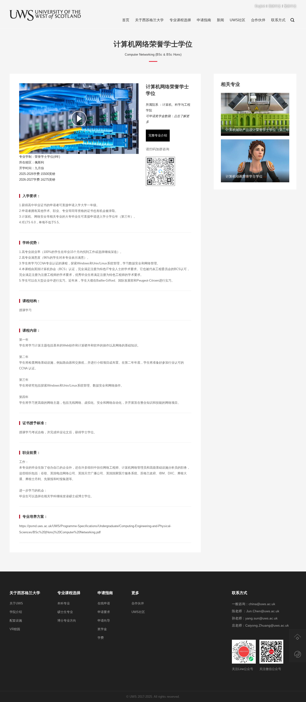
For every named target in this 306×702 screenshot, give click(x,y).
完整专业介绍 (157, 135)
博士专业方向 (66, 620)
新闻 (220, 20)
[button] (79, 153)
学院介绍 (16, 612)
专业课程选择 (180, 20)
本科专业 (63, 603)
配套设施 (16, 620)
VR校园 (15, 629)
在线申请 (104, 603)
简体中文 (274, 6)
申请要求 (104, 612)
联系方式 (278, 20)
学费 (101, 637)
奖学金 (102, 629)
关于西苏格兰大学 (149, 20)
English (260, 6)
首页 (125, 20)
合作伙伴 (258, 20)
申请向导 (104, 620)
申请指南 (204, 20)
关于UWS (16, 603)
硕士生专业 (65, 612)
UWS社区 (237, 20)
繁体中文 (290, 6)
